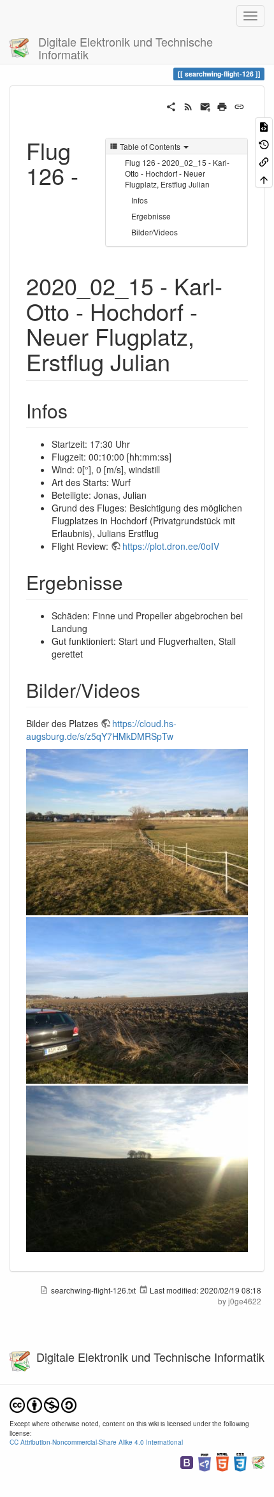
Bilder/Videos (154, 231)
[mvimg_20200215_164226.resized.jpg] (137, 1000)
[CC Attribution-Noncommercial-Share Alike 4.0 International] (43, 1403)
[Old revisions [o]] (264, 143)
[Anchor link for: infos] (77, 410)
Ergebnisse (151, 215)
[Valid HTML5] (222, 1461)
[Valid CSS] (240, 1461)
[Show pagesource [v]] (264, 126)
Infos (139, 200)
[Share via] (171, 105)
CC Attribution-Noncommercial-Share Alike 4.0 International (96, 1442)
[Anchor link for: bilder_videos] (149, 689)
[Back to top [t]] (264, 178)
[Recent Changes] (188, 105)
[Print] (222, 105)
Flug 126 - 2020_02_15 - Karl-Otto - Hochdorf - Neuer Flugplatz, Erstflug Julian (177, 173)
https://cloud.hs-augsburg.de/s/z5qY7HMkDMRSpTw (101, 729)
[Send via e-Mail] (205, 105)
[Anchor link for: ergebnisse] (132, 581)
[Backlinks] (264, 161)
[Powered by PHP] (204, 1461)
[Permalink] (239, 105)
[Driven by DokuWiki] (258, 1461)
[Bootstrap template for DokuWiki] (186, 1461)
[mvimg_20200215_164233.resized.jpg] (137, 1169)
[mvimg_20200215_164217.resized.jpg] (137, 832)
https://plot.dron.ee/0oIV (170, 546)
